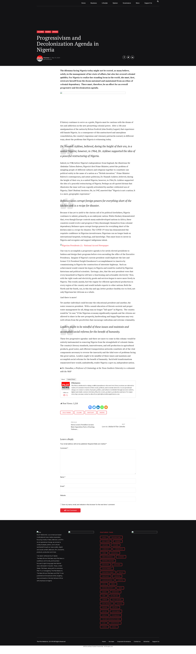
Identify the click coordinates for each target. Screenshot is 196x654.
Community (105, 549)
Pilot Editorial (106, 603)
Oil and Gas (114, 595)
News (120, 588)
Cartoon (105, 545)
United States (115, 623)
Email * (62, 486)
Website (63, 495)
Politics (119, 603)
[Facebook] (64, 395)
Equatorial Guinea (107, 572)
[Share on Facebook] (124, 57)
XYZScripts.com (108, 646)
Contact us (137, 641)
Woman (104, 627)
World (114, 627)
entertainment (106, 568)
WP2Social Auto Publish (89, 646)
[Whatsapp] (102, 407)
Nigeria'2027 (115, 592)
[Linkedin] (98, 407)
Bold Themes (67, 412)
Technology (116, 615)
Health (121, 572)
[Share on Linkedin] (132, 57)
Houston (117, 576)
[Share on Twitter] (128, 57)
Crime (104, 553)
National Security (107, 588)
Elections (117, 564)
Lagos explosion (107, 580)
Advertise (146, 641)
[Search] (158, 1)
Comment (64, 448)
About (63, 379)
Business (94, 3)
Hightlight (90, 412)
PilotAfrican (48, 59)
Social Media (116, 611)
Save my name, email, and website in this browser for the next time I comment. (88, 504)
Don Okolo (114, 553)
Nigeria (48, 32)
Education (105, 564)
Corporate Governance (124, 641)
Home (83, 3)
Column (79, 412)
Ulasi (103, 623)
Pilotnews (46, 57)
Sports (104, 615)
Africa (104, 537)
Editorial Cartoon (108, 560)
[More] (106, 407)
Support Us (148, 3)
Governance (127, 3)
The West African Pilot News (111, 619)
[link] (84, 245)
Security (115, 607)
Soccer (104, 611)
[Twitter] (67, 395)
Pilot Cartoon (116, 599)
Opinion (115, 3)
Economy (121, 557)
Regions (104, 607)
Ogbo (103, 595)
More (137, 3)
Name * (62, 477)
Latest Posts (71, 379)
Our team (111, 641)
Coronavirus (119, 549)
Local (104, 584)
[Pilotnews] (66, 389)
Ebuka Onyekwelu (107, 557)
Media (113, 584)
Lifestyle (105, 3)
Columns (40, 32)
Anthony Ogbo (116, 537)
